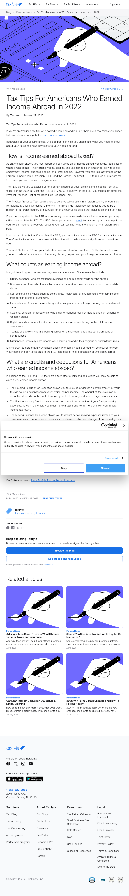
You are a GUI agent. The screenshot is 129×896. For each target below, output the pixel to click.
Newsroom (43, 828)
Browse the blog (64, 550)
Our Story (42, 814)
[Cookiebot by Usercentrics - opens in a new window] (103, 425)
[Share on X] (18, 527)
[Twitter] (16, 763)
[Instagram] (23, 763)
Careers (41, 855)
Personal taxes (24, 12)
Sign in (114, 4)
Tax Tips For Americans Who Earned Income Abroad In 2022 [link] (68, 12)
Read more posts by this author (30, 513)
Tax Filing (11, 814)
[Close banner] (124, 425)
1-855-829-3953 (16, 789)
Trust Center (104, 837)
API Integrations (15, 835)
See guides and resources (64, 558)
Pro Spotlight (44, 849)
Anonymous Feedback (104, 815)
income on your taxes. (52, 135)
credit (79, 220)
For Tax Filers (71, 4)
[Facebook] (8, 763)
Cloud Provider (105, 830)
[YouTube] (31, 763)
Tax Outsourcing (15, 828)
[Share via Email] (23, 527)
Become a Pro (45, 842)
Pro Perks (42, 835)
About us (91, 4)
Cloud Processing (107, 823)
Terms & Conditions (108, 850)
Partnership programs (18, 842)
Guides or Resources (79, 850)
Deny (64, 468)
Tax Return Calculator (79, 814)
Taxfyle (14, 115)
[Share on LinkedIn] (12, 527)
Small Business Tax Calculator (78, 822)
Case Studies (74, 844)
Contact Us (48, 565)
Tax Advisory (13, 821)
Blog (8, 12)
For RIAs (33, 4)
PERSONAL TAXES (52, 498)
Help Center (74, 830)
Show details (112, 458)
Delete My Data (106, 866)
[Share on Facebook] (7, 527)
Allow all (105, 468)
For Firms (51, 4)
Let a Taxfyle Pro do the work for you (53, 480)
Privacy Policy (105, 844)
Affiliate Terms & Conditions (106, 858)
